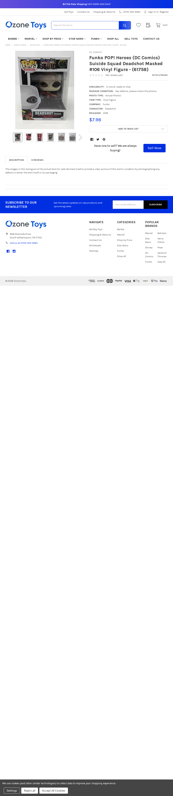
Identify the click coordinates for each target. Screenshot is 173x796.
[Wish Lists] (139, 25)
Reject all (29, 790)
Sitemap (93, 250)
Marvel (30, 38)
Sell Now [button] (154, 148)
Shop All (113, 38)
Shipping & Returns (104, 11)
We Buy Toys (96, 229)
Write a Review (160, 75)
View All (161, 261)
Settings (12, 790)
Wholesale (95, 245)
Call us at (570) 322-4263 (24, 243)
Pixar (160, 247)
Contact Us (83, 11)
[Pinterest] (104, 139)
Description (16, 160)
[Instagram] (14, 251)
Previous (8, 137)
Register (164, 11)
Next (80, 137)
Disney (149, 247)
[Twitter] (98, 139)
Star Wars (76, 38)
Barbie (12, 38)
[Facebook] (91, 139)
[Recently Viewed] (149, 25)
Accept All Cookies (53, 790)
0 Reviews (37, 160)
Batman (161, 233)
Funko (95, 38)
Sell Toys (68, 11)
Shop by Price (51, 38)
